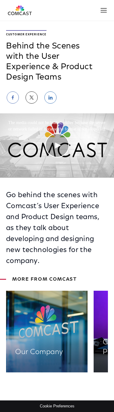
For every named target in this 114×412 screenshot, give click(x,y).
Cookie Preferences (57, 406)
